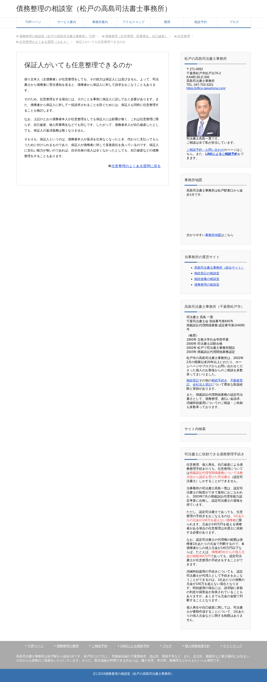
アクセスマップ (133, 22)
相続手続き (219, 380)
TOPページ (33, 22)
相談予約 (200, 22)
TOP (57, 36)
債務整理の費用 (68, 646)
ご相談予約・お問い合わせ (205, 149)
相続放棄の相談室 (206, 279)
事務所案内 (100, 22)
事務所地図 (213, 235)
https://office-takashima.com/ (206, 88)
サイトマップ (232, 646)
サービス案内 (66, 22)
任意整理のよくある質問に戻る (136, 166)
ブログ (234, 22)
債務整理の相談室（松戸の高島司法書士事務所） (93, 8)
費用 (167, 22)
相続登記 (192, 380)
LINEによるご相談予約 (221, 154)
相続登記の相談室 (206, 273)
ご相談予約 (99, 646)
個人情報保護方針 (197, 646)
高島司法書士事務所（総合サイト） (219, 267)
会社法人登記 (202, 384)
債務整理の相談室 (206, 284)
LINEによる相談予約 (134, 646)
